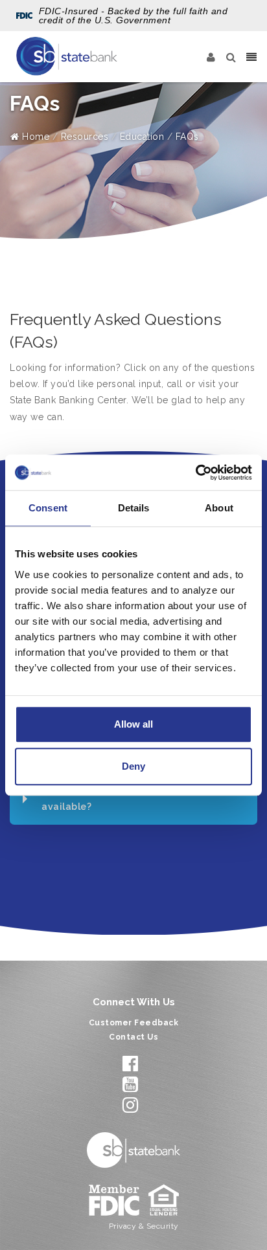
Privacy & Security (144, 1226)
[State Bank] (66, 56)
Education (142, 136)
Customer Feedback (134, 1022)
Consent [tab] (48, 507)
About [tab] (219, 507)
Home (34, 136)
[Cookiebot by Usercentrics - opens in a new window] (195, 472)
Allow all (133, 724)
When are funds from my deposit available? (118, 798)
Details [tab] (134, 507)
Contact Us (133, 1037)
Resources (85, 136)
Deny (133, 766)
